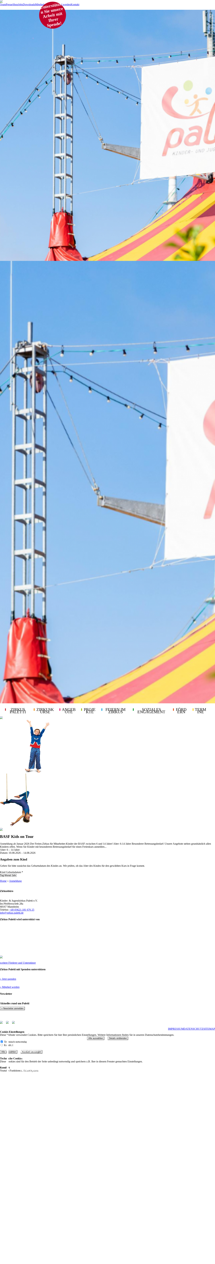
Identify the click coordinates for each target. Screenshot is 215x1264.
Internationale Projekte (38, 1076)
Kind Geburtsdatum (11, 872)
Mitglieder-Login (44, 4)
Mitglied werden (62, 4)
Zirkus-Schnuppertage (38, 1185)
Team (3, 4)
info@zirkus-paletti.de (12, 912)
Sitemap (209, 1028)
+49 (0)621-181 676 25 (21, 909)
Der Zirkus (29, 1051)
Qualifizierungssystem (37, 1236)
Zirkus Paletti (24, 1044)
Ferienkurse (29, 1140)
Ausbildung (29, 1230)
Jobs (20, 4)
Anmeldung (15, 880)
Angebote (20, 1165)
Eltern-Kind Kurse (35, 1147)
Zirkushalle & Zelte (36, 1057)
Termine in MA (35, 1249)
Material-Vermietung (37, 1198)
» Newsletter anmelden (12, 1008)
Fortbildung (29, 1223)
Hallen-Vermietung (35, 1191)
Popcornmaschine (36, 1204)
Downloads (29, 4)
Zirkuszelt (33, 1211)
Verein (25, 1083)
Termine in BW (35, 1243)
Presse (9, 4)
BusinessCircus (32, 1217)
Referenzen (33, 1179)
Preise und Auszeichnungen (42, 1089)
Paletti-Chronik (32, 1102)
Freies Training (32, 1159)
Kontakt (75, 4)
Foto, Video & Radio (36, 1095)
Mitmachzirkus (32, 1172)
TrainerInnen (30, 1063)
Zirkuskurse (22, 1108)
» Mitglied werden (9, 987)
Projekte (19, 1255)
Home (3, 880)
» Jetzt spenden (8, 979)
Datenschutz (193, 1028)
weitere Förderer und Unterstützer (18, 962)
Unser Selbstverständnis (39, 1070)
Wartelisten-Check (36, 1127)
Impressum (176, 1028)
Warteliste (33, 1121)
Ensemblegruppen (34, 1134)
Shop (15, 4)
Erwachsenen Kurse (36, 1153)
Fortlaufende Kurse (35, 1115)
